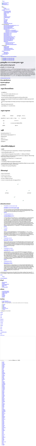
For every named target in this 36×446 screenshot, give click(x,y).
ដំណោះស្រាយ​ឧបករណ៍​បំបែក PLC (8, 40)
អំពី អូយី (5, 8)
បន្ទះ (4, 18)
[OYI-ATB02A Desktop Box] (8, 248)
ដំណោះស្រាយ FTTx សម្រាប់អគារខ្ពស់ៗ (11, 30)
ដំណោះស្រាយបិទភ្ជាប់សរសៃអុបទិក (8, 39)
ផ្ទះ (2, 6)
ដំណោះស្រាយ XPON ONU (9, 43)
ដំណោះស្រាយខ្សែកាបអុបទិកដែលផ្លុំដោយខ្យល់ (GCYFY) (11, 25)
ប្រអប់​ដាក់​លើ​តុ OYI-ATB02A (9, 250)
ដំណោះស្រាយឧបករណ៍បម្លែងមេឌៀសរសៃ (11, 44)
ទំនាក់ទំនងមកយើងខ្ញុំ (3, 78)
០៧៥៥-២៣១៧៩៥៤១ (6, 2)
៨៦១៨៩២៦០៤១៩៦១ (6, 4)
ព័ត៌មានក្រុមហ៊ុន (6, 52)
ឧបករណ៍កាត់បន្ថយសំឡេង (5, 292)
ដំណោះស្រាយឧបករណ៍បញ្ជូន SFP (10, 42)
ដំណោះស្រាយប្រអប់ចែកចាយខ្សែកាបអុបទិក (9, 36)
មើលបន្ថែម (5, 212)
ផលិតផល (3, 283)
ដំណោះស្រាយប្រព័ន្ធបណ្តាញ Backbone (9, 28)
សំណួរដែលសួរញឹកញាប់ (7, 50)
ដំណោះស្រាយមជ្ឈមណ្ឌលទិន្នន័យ (8, 27)
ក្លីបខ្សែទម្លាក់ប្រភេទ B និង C (8, 263)
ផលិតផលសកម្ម (6, 22)
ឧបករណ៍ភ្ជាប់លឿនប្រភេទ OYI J (9, 215)
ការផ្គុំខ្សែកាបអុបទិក (4, 293)
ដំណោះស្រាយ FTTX (7, 29)
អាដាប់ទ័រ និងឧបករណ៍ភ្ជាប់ (5, 291)
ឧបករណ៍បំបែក (6, 19)
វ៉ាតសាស (7, 78)
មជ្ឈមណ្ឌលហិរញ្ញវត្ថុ (6, 46)
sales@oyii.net (5, 3)
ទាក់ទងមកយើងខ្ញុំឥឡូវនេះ (3, 278)
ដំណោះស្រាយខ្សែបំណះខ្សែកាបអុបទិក (9, 37)
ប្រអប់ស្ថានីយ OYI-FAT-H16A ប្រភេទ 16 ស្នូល (11, 207)
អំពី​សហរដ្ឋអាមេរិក (4, 282)
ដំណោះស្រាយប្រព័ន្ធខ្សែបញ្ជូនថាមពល (9, 26)
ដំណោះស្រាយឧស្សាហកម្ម (5, 284)
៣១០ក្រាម (5, 229)
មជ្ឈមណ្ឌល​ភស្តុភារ (6, 47)
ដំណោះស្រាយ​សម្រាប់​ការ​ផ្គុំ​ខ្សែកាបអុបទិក (9, 38)
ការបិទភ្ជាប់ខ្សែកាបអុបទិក (7, 16)
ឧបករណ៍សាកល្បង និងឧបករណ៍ (8, 23)
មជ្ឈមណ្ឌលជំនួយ (4, 285)
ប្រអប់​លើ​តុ (5, 15)
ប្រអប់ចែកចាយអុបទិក (7, 17)
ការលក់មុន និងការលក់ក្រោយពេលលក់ (9, 49)
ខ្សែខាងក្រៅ (5, 14)
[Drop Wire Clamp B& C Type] (8, 261)
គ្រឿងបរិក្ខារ (5, 21)
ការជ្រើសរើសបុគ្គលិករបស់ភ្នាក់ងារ (8, 48)
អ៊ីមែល (9, 78)
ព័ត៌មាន (3, 51)
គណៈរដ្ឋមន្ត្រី (5, 20)
